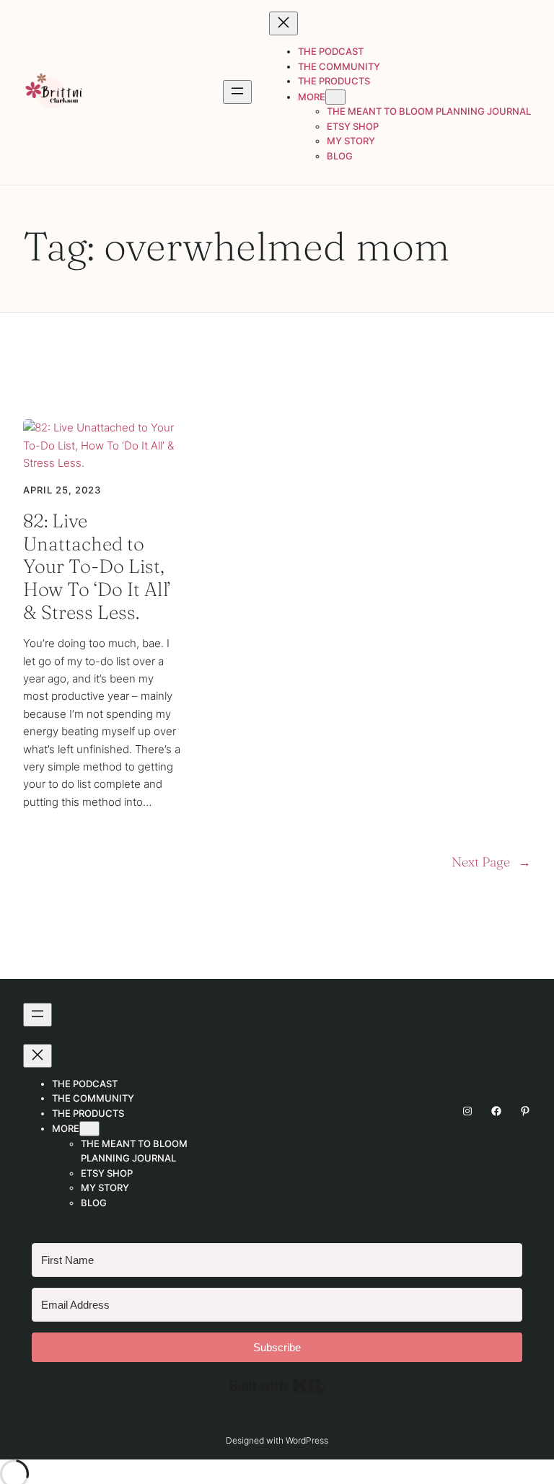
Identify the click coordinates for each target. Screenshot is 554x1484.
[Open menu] (237, 92)
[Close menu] (283, 23)
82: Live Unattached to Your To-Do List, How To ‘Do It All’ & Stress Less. (97, 566)
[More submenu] (335, 97)
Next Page (491, 861)
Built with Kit (277, 1386)
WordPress (307, 1440)
